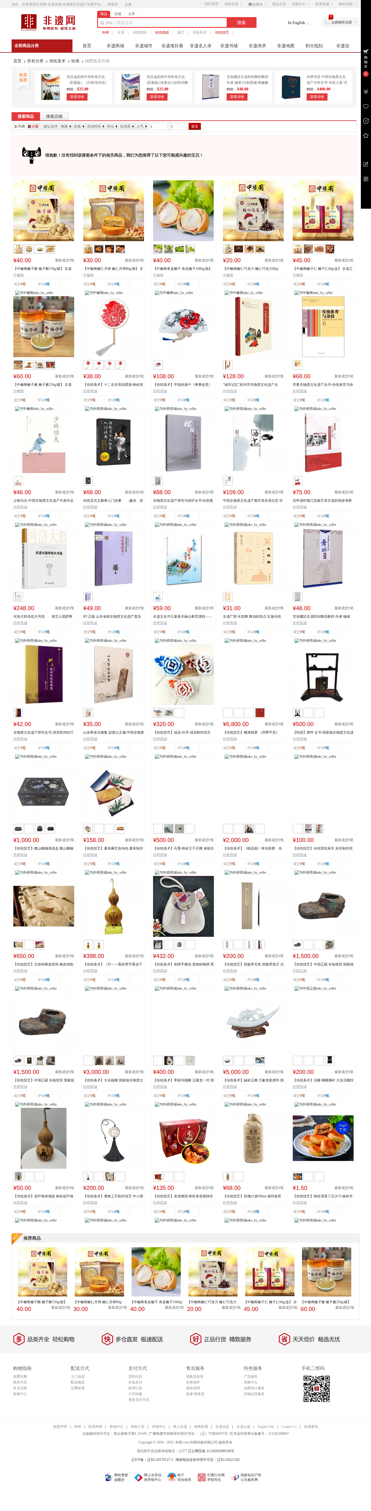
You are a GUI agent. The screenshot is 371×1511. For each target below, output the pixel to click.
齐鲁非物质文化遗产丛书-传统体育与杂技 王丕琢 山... (323, 385)
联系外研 (95, 1427)
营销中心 (159, 1427)
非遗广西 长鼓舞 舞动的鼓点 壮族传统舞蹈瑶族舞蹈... (252, 616)
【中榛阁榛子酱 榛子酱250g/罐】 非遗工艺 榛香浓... (42, 385)
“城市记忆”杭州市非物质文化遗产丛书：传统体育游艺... (250, 385)
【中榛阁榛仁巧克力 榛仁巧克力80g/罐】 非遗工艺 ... (251, 269)
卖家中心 (299, 4)
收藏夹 (255, 4)
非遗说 (342, 45)
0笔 (47, 284)
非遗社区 (222, 1427)
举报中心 (116, 1427)
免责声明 (60, 1427)
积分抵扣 (314, 45)
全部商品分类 (26, 45)
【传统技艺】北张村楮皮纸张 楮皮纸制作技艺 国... (43, 964)
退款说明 (193, 1388)
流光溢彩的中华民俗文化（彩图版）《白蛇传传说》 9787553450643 (87, 82)
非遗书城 (229, 45)
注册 (128, 4)
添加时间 (94, 126)
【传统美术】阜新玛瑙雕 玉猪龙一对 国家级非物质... (183, 1080)
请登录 (113, 4)
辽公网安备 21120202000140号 (211, 1451)
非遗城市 (143, 45)
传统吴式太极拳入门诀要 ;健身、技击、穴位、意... (113, 501)
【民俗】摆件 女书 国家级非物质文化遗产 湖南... (323, 732)
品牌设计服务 (254, 1388)
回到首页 (212, 4)
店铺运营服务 (254, 1394)
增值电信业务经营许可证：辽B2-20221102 (207, 1460)
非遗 (120, 32)
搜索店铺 (54, 116)
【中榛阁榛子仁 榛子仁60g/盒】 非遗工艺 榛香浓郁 (323, 269)
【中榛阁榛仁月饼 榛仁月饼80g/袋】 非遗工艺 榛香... (113, 269)
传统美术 (200, 32)
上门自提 (78, 1376)
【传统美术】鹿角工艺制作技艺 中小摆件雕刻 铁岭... (113, 1196)
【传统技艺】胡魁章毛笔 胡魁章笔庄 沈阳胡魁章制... (253, 964)
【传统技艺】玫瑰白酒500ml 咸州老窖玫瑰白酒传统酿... (252, 1196)
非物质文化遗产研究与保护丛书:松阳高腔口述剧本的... (183, 501)
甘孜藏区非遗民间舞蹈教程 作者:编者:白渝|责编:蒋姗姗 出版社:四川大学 (247, 82)
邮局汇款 (135, 1388)
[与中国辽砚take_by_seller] (315, 988)
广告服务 (251, 1376)
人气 (140, 126)
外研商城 (90, 391)
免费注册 (20, 1376)
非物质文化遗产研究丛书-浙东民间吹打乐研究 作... (43, 732)
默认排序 (51, 126)
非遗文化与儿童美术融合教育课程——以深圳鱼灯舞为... (182, 616)
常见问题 (20, 1388)
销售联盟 (201, 1427)
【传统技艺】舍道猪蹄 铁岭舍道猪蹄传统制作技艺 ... (183, 1196)
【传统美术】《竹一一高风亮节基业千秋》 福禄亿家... (112, 964)
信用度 (125, 126)
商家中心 (251, 1382)
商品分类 (279, 4)
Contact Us (289, 1427)
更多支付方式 (138, 1400)
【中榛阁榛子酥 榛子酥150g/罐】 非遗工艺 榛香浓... (42, 269)
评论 (110, 126)
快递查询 (311, 1427)
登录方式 (20, 1382)
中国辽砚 (300, 971)
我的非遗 (231, 4)
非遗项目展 (172, 45)
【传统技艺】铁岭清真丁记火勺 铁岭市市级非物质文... (323, 1196)
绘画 (75, 61)
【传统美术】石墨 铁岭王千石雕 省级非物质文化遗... (183, 848)
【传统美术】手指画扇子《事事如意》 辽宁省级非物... (182, 385)
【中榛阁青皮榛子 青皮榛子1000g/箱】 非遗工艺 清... (182, 269)
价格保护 (193, 1382)
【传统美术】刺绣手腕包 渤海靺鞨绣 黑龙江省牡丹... (183, 964)
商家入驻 (138, 1427)
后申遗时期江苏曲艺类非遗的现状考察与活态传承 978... (322, 501)
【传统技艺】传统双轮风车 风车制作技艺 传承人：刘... (323, 848)
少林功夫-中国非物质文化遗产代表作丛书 (43, 501)
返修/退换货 (195, 1394)
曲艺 (180, 32)
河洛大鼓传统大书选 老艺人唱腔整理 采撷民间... (42, 616)
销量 (64, 126)
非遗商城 (115, 45)
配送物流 (78, 1382)
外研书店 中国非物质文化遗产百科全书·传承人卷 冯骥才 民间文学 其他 (327, 82)
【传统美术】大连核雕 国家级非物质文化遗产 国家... (113, 1080)
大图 (35, 126)
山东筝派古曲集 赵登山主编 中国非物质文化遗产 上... (113, 732)
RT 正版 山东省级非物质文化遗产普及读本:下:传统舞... (112, 616)
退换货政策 (194, 1376)
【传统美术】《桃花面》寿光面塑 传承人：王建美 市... (252, 848)
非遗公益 (243, 1427)
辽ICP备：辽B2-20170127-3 (152, 1460)
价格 (77, 126)
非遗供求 (257, 45)
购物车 (366, 62)
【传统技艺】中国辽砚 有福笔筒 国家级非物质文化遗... (323, 964)
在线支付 (135, 1382)
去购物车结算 (341, 22)
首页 (87, 45)
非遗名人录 (201, 45)
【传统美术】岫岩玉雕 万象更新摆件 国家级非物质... (253, 1080)
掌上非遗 (180, 1427)
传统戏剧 (162, 32)
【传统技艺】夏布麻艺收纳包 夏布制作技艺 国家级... (113, 848)
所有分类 (35, 61)
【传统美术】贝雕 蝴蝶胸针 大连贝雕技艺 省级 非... (323, 1080)
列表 (21, 126)
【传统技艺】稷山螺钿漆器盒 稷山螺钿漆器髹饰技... (43, 848)
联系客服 (322, 4)
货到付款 (135, 1376)
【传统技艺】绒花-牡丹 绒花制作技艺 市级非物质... (182, 732)
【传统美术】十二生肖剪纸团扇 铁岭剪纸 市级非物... (113, 385)
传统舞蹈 (140, 32)
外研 (105, 32)
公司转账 (135, 1394)
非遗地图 (285, 45)
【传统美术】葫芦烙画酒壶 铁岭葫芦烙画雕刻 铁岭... (43, 1196)
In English (296, 23)
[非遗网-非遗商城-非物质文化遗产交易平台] (51, 30)
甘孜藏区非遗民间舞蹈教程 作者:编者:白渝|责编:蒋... (322, 616)
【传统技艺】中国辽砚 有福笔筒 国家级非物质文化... (43, 1080)
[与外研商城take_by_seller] (105, 408)
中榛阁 (18, 275)
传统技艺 (222, 32)
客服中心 (20, 1394)
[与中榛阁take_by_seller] (34, 292)
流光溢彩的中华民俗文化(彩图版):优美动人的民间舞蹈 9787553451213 (167, 82)
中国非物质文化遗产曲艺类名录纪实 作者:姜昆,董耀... (253, 501)
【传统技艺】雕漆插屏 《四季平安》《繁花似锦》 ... (251, 732)
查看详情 (77, 97)
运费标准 (78, 1388)
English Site (266, 1427)
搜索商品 (26, 116)
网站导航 (346, 4)
